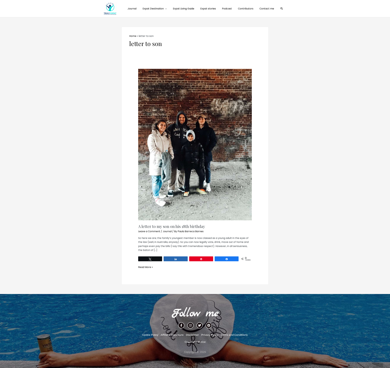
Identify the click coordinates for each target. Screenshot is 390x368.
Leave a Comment (149, 231)
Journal (167, 231)
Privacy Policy (209, 334)
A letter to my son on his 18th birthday (171, 226)
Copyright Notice (195, 341)
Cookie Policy (150, 334)
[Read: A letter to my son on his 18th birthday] (195, 144)
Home (132, 36)
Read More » (145, 267)
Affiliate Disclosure (172, 334)
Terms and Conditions (234, 334)
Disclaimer (192, 334)
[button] (281, 8)
